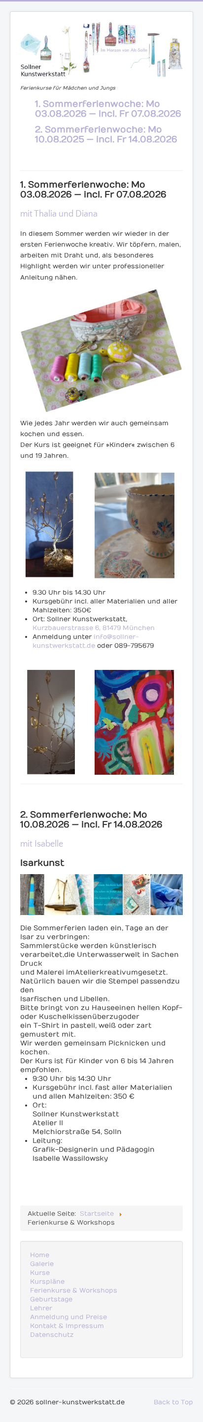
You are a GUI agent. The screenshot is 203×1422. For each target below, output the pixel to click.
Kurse (40, 1273)
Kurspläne (47, 1282)
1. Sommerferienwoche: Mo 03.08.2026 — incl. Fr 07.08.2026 (108, 109)
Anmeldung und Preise (68, 1317)
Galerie (42, 1264)
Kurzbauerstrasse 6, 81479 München (94, 628)
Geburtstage (51, 1299)
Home (39, 1255)
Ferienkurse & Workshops (73, 1291)
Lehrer (41, 1308)
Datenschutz (51, 1335)
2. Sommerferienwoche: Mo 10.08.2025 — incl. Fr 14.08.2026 (106, 135)
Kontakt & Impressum (67, 1326)
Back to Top (173, 1402)
